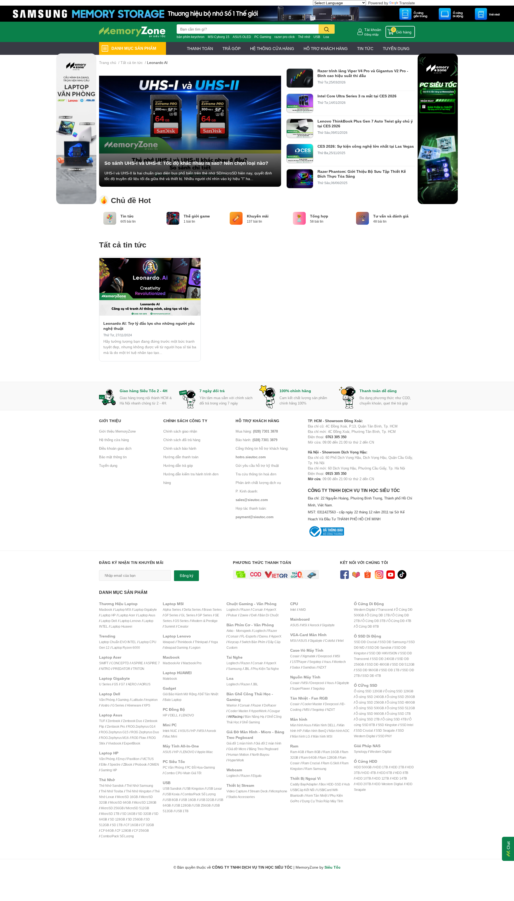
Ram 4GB (297, 752)
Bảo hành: (256, 440)
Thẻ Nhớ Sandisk (111, 786)
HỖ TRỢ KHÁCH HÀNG (326, 48)
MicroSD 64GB (120, 802)
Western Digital (364, 610)
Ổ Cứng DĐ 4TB (399, 621)
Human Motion (238, 755)
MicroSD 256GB (112, 808)
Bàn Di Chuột (268, 615)
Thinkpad (201, 642)
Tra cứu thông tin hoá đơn (256, 474)
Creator (183, 626)
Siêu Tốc (332, 867)
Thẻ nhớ (304, 37)
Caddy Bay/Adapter (304, 784)
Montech (340, 662)
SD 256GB (135, 819)
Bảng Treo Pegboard (263, 749)
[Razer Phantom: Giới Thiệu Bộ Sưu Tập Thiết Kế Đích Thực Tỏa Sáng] (299, 178)
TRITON (138, 669)
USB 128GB (182, 805)
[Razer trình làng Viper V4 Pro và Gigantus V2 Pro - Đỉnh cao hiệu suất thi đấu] (299, 78)
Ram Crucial (311, 763)
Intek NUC (170, 731)
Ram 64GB (308, 757)
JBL (247, 669)
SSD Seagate (385, 730)
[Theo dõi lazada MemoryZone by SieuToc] (356, 574)
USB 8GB (171, 800)
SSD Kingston (388, 725)
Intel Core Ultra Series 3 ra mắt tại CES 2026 (357, 96)
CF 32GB (147, 825)
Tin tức (127, 216)
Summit (169, 626)
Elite (104, 764)
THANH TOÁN (200, 48)
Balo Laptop (173, 700)
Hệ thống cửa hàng (114, 440)
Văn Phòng (107, 700)
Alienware (134, 705)
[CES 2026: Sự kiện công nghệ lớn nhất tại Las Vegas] (299, 153)
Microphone (278, 791)
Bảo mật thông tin (113, 457)
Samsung (235, 669)
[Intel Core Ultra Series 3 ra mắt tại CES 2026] (299, 103)
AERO (132, 684)
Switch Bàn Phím (253, 642)
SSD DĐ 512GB (403, 664)
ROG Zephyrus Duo (145, 732)
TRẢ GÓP (231, 48)
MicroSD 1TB (110, 814)
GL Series (188, 615)
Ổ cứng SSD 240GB (370, 697)
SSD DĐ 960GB (367, 670)
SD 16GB (128, 814)
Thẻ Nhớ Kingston (139, 791)
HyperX (271, 610)
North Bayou (260, 755)
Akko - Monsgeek (238, 631)
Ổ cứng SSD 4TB (394, 719)
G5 (116, 684)
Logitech (232, 610)
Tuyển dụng (108, 465)
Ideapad (169, 642)
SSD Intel (406, 725)
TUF (102, 721)
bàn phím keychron (191, 37)
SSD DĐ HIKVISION (383, 653)
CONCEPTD (120, 663)
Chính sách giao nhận (180, 431)
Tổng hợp (319, 216)
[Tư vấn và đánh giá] (362, 218)
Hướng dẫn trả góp (178, 465)
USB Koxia (172, 794)
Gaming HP (109, 770)
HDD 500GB (363, 767)
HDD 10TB (363, 778)
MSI (201, 731)
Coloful (330, 641)
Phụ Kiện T (260, 669)
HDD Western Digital (388, 784)
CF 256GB (141, 831)
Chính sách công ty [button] (185, 420)
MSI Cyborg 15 (218, 37)
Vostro (105, 705)
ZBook (127, 764)
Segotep (315, 662)
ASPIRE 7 (153, 663)
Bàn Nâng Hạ (254, 717)
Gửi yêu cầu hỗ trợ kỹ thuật (257, 465)
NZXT (322, 667)
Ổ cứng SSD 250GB (401, 697)
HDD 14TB (399, 778)
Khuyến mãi (258, 216)
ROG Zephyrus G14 (142, 726)
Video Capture (236, 791)
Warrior (231, 705)
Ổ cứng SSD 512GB (401, 708)
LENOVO (187, 715)
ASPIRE (137, 663)
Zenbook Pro (116, 726)
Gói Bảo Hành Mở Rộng (180, 694)
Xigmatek (308, 656)
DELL (174, 715)
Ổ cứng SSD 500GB (370, 708)
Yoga (214, 642)
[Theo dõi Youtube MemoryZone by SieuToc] (390, 574)
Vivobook (114, 743)
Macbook (105, 610)
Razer (245, 610)
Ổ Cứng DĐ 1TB (378, 615)
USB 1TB (181, 811)
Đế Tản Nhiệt (208, 694)
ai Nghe (273, 669)
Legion (196, 648)
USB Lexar (214, 789)
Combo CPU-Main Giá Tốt (182, 773)
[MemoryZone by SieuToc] (132, 31)
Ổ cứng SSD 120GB (368, 691)
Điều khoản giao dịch (115, 448)
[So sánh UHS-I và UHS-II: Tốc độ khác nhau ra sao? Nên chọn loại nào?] (190, 127)
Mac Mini (170, 736)
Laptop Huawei (121, 626)
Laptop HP (108, 615)
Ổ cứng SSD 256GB (370, 702)
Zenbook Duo (132, 721)
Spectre (114, 764)
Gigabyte (328, 625)
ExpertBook (132, 743)
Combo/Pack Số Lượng (117, 836)
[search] (327, 29)
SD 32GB (144, 814)
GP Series (205, 615)
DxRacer (270, 705)
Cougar (274, 711)
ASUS (184, 731)
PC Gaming (262, 37)
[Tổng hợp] (299, 218)
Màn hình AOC (339, 731)
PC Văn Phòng (173, 767)
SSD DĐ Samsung (392, 642)
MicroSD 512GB (137, 808)
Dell (254, 615)
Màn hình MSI (322, 736)
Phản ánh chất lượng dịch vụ (258, 482)
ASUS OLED (242, 37)
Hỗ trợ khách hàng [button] (257, 420)
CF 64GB (107, 831)
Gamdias (309, 667)
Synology (360, 752)
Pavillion (133, 759)
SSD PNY (385, 736)
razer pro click (284, 37)
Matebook (170, 679)
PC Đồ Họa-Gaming (201, 767)
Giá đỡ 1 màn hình (239, 743)
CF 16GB (131, 825)
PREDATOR (121, 669)
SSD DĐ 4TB (371, 676)
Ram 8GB (314, 752)
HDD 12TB (381, 778)
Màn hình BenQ (315, 731)
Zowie (244, 615)
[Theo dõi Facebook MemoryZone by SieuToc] (344, 574)
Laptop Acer (126, 615)
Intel (293, 610)
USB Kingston (194, 789)
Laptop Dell (109, 621)
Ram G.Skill (331, 763)
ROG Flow (138, 738)
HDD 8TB (402, 773)
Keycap (233, 642)
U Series (105, 684)
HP (165, 715)
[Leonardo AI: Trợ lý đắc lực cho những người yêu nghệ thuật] (150, 287)
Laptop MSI (123, 610)
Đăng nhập (371, 34)
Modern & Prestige (204, 621)
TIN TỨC (365, 48)
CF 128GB (123, 831)
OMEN (154, 764)
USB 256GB (201, 805)
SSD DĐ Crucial (365, 642)
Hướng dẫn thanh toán (180, 457)
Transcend (385, 610)
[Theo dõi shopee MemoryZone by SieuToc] (367, 574)
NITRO (105, 669)
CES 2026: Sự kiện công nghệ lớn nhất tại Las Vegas (366, 146)
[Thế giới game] (173, 218)
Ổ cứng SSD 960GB (370, 714)
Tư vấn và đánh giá (391, 216)
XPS (147, 705)
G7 (123, 684)
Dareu (263, 636)
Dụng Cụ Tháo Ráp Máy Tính (322, 801)
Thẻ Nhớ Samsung (139, 786)
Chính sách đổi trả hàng (181, 440)
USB (316, 37)
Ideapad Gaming (176, 648)
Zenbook (114, 721)
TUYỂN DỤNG (396, 48)
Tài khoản (372, 29)
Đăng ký (186, 576)
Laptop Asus (146, 615)
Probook (141, 764)
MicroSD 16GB (127, 797)
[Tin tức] (109, 218)
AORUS (144, 684)
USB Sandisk (172, 789)
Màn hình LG (301, 736)
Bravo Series (212, 610)
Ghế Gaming (251, 722)
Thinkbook (184, 642)
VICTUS (148, 759)
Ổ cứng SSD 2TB (368, 719)
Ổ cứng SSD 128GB (399, 691)
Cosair (295, 656)
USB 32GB (206, 800)
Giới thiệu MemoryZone (117, 431)
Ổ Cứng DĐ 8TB (367, 626)
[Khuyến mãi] (236, 218)
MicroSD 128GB (145, 802)
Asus (327, 662)
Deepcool (325, 656)
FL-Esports (248, 636)
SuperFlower (301, 688)
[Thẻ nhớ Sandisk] (257, 13)
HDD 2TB (397, 767)
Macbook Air (171, 663)
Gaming (123, 700)
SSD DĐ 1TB (390, 670)
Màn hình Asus (300, 725)
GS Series (182, 621)
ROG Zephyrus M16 (115, 738)
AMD (302, 610)
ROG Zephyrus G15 (114, 732)
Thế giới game (197, 216)
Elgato (257, 776)
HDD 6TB (385, 773)
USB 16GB (188, 800)
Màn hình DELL (324, 725)
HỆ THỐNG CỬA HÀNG (272, 48)
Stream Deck (259, 791)
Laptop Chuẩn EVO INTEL (117, 642)
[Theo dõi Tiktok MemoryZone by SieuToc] (402, 574)
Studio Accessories (241, 797)
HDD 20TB (363, 784)
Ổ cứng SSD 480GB (401, 702)
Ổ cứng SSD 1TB (399, 714)
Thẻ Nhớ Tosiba (112, 791)
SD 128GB (117, 819)
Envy (121, 759)
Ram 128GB (328, 757)
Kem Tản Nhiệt (316, 795)
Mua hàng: (257, 431)
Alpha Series (172, 610)
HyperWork (258, 711)
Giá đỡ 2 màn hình (268, 743)
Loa (326, 37)
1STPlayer (299, 662)
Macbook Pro (192, 663)
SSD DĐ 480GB (377, 664)
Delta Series (192, 610)
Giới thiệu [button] (110, 420)
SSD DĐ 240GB (383, 659)
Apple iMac (205, 752)
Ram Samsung (315, 769)
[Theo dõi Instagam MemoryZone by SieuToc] (379, 574)
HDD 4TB (369, 773)
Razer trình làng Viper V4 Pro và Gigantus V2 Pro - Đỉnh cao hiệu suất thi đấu (363, 73)
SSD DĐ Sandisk (379, 648)
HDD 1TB (381, 767)
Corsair (257, 610)
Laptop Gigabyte (145, 610)
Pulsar (232, 615)
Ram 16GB (331, 752)
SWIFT (103, 663)
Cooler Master (238, 711)
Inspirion (151, 700)
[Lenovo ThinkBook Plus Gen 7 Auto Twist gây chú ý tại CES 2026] (299, 128)
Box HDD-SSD (330, 784)
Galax (296, 667)
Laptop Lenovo (130, 621)
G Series (118, 705)
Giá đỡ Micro (237, 749)
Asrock (211, 731)
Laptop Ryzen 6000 (126, 648)
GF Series (171, 615)
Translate (407, 3)
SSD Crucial (364, 730)
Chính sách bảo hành (179, 448)
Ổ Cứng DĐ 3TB (373, 621)
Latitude (137, 700)
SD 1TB (117, 825)
